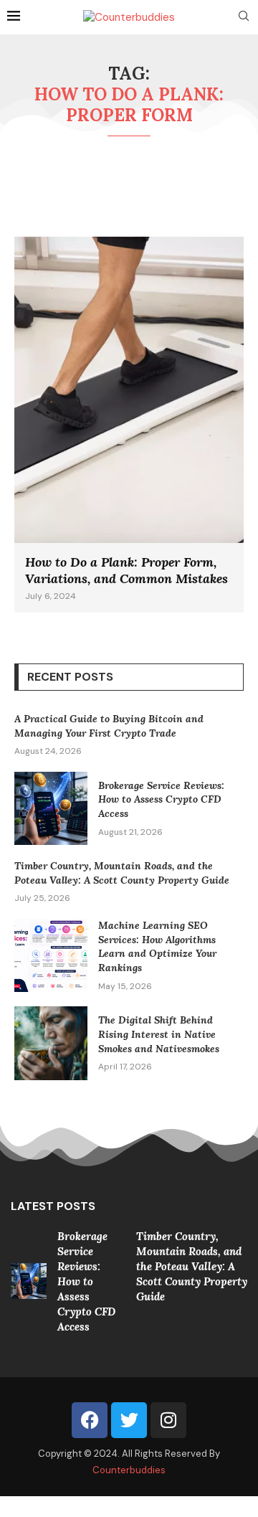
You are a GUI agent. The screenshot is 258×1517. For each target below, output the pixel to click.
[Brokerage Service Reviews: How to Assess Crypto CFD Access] (50, 808)
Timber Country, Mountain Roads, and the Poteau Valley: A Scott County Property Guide (121, 873)
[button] (23, 1280)
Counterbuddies (129, 1470)
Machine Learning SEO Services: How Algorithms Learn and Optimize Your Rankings (157, 946)
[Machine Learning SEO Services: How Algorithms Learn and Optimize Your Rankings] (50, 955)
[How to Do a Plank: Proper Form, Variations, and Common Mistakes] (129, 425)
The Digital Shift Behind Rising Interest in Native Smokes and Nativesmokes (158, 1033)
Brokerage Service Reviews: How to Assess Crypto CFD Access (161, 799)
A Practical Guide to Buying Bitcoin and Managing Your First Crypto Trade (109, 725)
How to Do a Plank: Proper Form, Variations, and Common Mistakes (126, 570)
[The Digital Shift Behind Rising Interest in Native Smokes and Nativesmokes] (50, 1042)
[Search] (243, 17)
